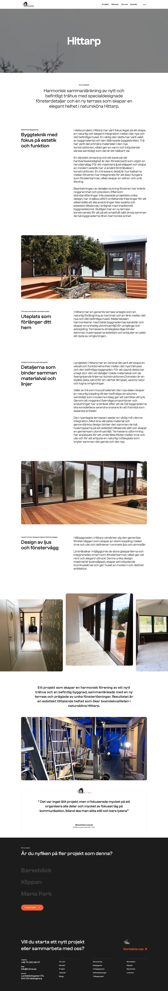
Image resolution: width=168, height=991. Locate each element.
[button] (144, 4)
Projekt (105, 4)
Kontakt (133, 4)
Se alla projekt (30, 907)
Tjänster (115, 4)
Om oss (124, 4)
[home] (28, 4)
